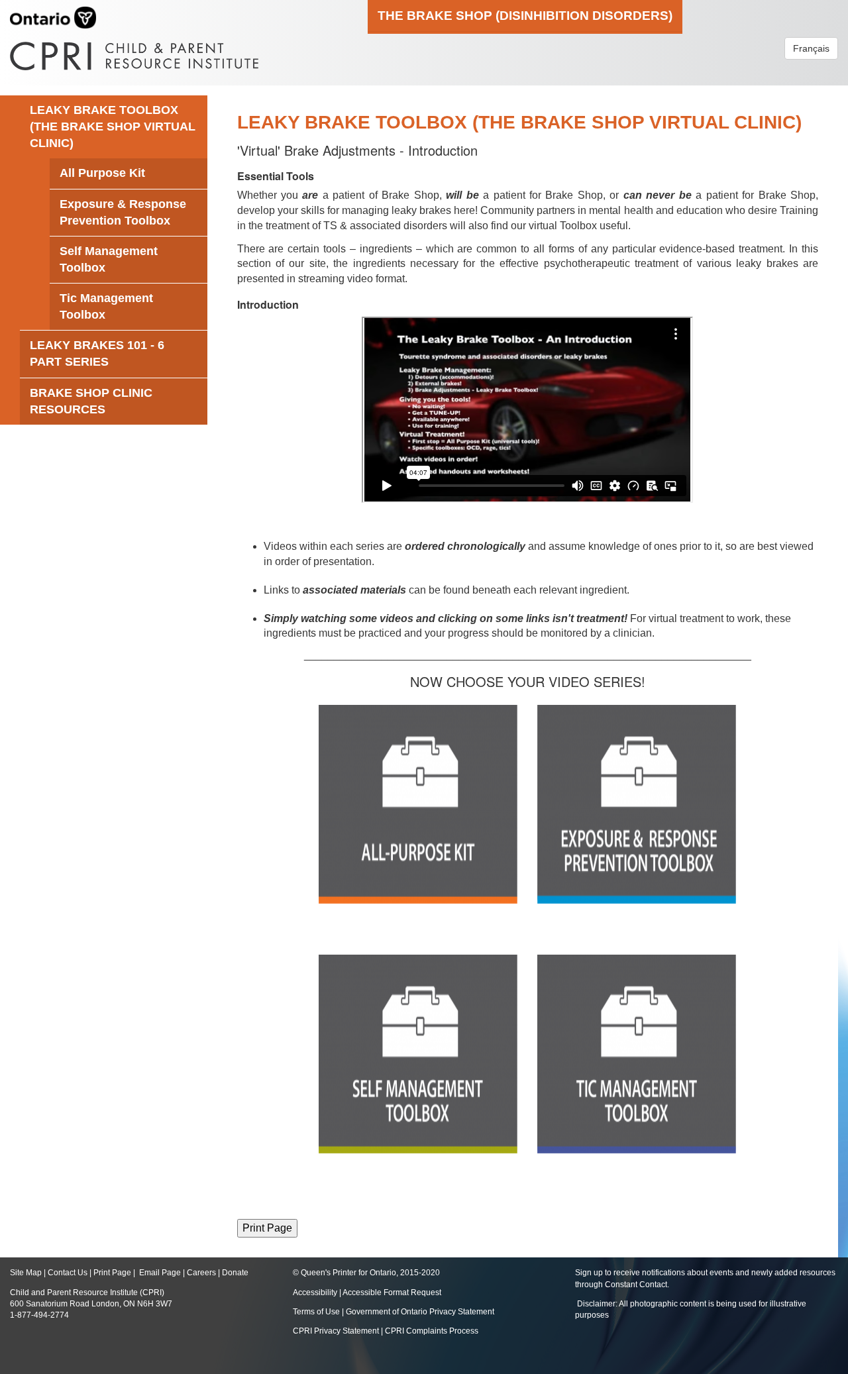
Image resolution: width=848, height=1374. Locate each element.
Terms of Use (316, 1311)
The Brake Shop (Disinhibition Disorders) (525, 15)
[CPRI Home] (134, 51)
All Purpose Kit (102, 173)
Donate (235, 1272)
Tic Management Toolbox (106, 306)
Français (811, 48)
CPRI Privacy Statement (336, 1331)
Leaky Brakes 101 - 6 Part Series (97, 353)
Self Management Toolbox (109, 259)
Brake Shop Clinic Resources (91, 401)
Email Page (160, 1272)
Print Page (112, 1272)
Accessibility (316, 1292)
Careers (201, 1272)
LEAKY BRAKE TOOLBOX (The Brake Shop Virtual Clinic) (112, 126)
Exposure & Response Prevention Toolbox (123, 212)
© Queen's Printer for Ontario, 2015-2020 (366, 1272)
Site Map (26, 1272)
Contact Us (67, 1272)
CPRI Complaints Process (431, 1331)
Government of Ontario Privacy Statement (420, 1311)
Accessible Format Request (392, 1292)
